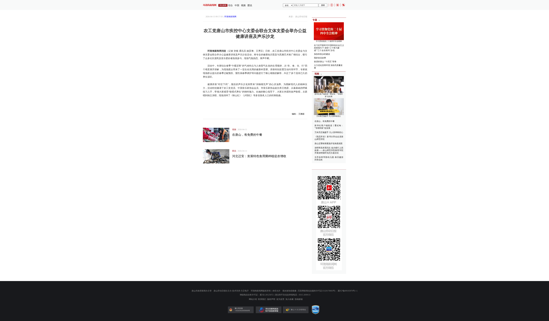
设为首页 (280, 299)
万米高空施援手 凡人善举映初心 (328, 116)
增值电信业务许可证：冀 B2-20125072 (256, 295)
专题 (315, 20)
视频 (243, 5)
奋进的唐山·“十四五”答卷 (325, 62)
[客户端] (331, 5)
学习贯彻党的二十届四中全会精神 (329, 41)
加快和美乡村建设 (322, 54)
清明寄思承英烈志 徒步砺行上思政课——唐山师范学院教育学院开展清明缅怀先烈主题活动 (329, 150)
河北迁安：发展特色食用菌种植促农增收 (259, 156)
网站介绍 (253, 299)
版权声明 (271, 299)
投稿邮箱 (299, 299)
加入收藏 (290, 299)
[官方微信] (343, 5)
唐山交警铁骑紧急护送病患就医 (329, 143)
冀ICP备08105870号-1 (347, 291)
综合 (230, 5)
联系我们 (262, 299)
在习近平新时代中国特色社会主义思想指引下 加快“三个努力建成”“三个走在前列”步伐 (329, 48)
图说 (249, 5)
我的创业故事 (320, 58)
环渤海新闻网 (230, 17)
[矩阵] (337, 5)
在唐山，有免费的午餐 (247, 134)
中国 (237, 5)
